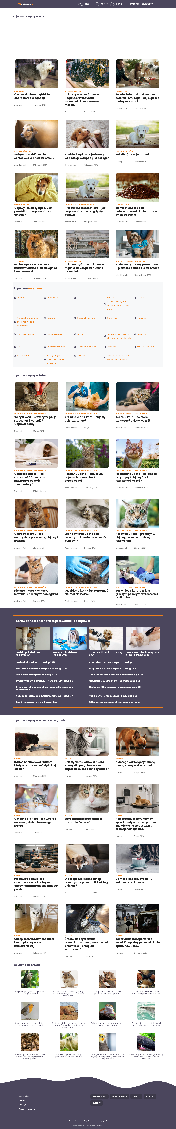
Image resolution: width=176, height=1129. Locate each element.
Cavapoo (81, 355)
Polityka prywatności (103, 1121)
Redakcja (69, 1121)
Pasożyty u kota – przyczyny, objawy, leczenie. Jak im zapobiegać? (84, 477)
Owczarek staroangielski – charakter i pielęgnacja (32, 96)
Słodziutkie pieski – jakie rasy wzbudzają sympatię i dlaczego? (87, 156)
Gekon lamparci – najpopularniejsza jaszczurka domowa (107, 1024)
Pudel (19, 346)
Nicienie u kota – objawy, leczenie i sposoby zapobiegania (36, 592)
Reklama (78, 1121)
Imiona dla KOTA (119, 1096)
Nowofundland (24, 355)
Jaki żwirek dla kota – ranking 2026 (36, 662)
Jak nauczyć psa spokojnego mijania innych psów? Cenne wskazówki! (84, 268)
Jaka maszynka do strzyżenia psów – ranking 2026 (143, 653)
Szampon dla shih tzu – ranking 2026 (66, 653)
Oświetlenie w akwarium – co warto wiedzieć (114, 681)
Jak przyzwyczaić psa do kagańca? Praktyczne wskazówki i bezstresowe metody (82, 100)
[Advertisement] (88, 38)
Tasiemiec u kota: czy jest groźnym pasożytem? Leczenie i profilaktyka (137, 594)
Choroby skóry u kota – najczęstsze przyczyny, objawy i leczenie (36, 537)
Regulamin (88, 1121)
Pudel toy (141, 334)
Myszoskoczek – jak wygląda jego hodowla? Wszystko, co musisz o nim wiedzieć (68, 993)
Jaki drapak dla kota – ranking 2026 (29, 653)
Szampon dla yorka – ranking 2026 (105, 653)
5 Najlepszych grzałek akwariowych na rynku (114, 702)
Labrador (51, 318)
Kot (103, 4)
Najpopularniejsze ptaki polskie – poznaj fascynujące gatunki (30, 1024)
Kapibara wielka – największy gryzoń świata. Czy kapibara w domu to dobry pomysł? (68, 1025)
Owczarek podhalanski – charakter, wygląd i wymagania (28, 322)
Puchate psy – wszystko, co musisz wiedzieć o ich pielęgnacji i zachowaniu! (36, 268)
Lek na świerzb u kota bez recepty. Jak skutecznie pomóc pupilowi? (86, 537)
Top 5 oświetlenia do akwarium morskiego (113, 696)
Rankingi (22, 1104)
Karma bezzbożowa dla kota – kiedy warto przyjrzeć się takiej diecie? (35, 765)
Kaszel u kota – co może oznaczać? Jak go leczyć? (133, 418)
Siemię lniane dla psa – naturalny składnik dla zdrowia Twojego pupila (136, 211)
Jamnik (140, 297)
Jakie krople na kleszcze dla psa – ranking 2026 (116, 674)
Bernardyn (112, 346)
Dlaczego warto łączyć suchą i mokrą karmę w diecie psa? (136, 763)
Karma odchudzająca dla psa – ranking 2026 (41, 668)
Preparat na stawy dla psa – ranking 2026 (113, 668)
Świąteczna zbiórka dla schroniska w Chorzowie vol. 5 (34, 156)
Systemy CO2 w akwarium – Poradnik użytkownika (44, 681)
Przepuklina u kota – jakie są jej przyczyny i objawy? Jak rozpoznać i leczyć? (136, 477)
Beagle (80, 334)
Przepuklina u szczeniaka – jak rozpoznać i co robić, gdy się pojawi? (85, 211)
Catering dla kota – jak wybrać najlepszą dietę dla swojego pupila (35, 822)
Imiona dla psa (99, 1096)
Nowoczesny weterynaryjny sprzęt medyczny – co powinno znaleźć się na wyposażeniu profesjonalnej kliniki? (136, 824)
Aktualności (24, 1096)
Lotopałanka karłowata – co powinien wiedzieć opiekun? (107, 992)
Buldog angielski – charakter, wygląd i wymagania (56, 359)
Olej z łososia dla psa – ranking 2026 (36, 674)
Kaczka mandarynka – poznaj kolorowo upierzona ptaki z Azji (146, 992)
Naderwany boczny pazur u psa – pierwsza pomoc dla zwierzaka (137, 266)
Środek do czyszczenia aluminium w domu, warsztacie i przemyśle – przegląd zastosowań (86, 944)
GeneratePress (98, 1125)
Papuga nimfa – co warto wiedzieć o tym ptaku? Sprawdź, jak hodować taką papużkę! (107, 1056)
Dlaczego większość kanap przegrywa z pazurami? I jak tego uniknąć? (87, 882)
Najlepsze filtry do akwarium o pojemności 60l (115, 687)
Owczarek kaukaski (146, 346)
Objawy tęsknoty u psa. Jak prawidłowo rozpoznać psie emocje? (33, 211)
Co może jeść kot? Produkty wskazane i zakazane (134, 880)
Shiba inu (21, 297)
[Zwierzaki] (25, 4)
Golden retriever (54, 334)
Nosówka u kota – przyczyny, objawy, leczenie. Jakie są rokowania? (135, 537)
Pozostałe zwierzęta (141, 4)
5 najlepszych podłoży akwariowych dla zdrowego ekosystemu (44, 688)
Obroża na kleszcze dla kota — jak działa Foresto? (85, 820)
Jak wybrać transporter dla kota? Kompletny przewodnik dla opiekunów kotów (138, 942)
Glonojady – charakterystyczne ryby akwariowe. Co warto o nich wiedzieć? (146, 1056)
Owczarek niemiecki (86, 318)
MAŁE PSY (150, 1096)
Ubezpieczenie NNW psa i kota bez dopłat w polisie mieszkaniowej (34, 942)
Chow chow (52, 297)
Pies (87, 4)
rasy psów (35, 288)
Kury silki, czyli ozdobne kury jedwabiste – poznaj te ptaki (68, 1055)
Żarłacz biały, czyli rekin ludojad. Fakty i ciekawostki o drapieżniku (146, 1024)
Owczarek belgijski (25, 334)
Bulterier (80, 297)
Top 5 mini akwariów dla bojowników (37, 702)
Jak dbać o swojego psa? (132, 154)
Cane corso (112, 318)
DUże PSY (97, 1103)
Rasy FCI (136, 1096)
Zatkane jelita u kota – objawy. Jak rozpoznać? (85, 418)
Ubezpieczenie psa (27, 1109)
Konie (119, 4)
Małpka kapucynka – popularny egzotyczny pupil (29, 992)
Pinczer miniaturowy (56, 346)
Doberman (142, 318)
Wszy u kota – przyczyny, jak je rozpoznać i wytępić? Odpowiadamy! (35, 420)
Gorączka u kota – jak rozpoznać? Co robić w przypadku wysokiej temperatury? (29, 479)
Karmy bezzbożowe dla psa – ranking (110, 662)
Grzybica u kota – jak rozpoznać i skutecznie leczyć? (87, 592)
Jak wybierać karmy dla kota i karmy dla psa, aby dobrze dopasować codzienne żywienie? (87, 765)
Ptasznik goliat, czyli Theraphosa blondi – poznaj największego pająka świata (30, 1056)
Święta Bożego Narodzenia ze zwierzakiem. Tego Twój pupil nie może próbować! (137, 98)
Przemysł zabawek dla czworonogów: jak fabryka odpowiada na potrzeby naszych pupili (36, 884)
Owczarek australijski (86, 346)
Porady (22, 1100)
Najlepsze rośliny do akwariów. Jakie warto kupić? (44, 696)
